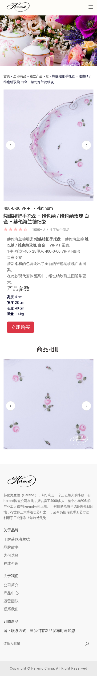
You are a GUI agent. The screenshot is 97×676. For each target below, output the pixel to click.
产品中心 (11, 593)
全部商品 (19, 76)
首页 (7, 76)
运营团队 (11, 601)
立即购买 (20, 327)
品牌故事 (11, 547)
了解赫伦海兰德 (17, 539)
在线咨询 (11, 563)
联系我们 (11, 609)
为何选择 (11, 555)
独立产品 (36, 76)
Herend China (42, 668)
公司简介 (11, 585)
